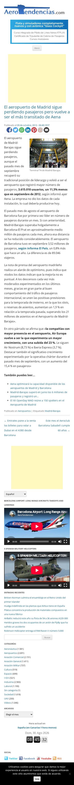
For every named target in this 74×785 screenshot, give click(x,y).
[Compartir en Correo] (46, 131)
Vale (37, 779)
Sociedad (8, 694)
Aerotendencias (34, 10)
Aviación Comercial (13, 657)
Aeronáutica (10, 648)
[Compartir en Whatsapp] (22, 131)
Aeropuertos (24, 410)
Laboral (8, 686)
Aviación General (12, 661)
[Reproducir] (8, 541)
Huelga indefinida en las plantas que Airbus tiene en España (34, 605)
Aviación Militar (12, 665)
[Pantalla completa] (65, 541)
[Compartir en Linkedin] (28, 131)
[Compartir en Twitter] (16, 131)
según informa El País (33, 248)
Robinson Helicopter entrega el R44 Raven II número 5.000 (34, 630)
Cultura (8, 669)
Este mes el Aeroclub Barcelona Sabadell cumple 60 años (54, 425)
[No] (69, 774)
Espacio (8, 673)
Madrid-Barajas (52, 410)
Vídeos (7, 702)
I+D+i (6, 677)
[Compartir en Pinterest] (34, 131)
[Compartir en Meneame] (41, 131)
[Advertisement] (37, 78)
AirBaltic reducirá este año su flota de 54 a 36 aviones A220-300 (36, 618)
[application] (37, 526)
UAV (6, 698)
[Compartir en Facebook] (10, 131)
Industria (8, 682)
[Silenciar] (60, 541)
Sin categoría (10, 690)
